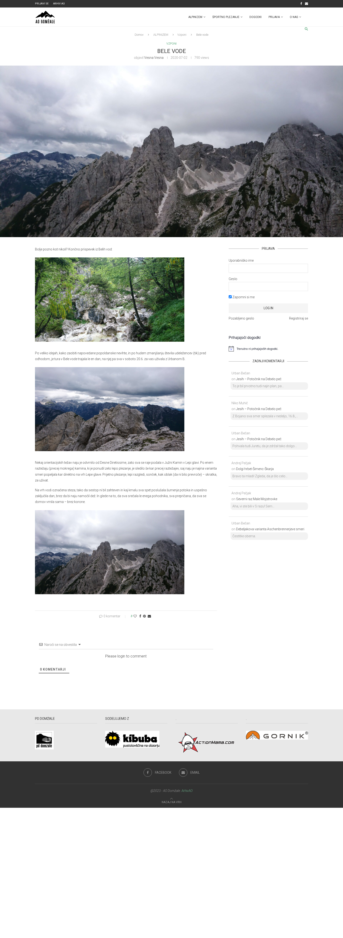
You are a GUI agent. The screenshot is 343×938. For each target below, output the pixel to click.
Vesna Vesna (154, 58)
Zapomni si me (243, 297)
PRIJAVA (274, 17)
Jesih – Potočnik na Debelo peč (258, 379)
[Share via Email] (149, 616)
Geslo (233, 279)
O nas (294, 17)
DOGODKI (255, 17)
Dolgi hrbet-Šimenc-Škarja (255, 469)
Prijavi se (42, 3)
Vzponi (181, 34)
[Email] (306, 3)
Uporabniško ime (241, 260)
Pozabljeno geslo (241, 318)
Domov (139, 34)
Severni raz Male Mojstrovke (256, 499)
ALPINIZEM (195, 17)
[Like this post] (135, 616)
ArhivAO (187, 791)
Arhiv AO (59, 3)
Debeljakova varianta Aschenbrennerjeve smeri (270, 529)
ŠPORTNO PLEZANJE (225, 17)
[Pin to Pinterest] (144, 616)
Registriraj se (298, 318)
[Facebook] (301, 3)
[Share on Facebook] (140, 616)
